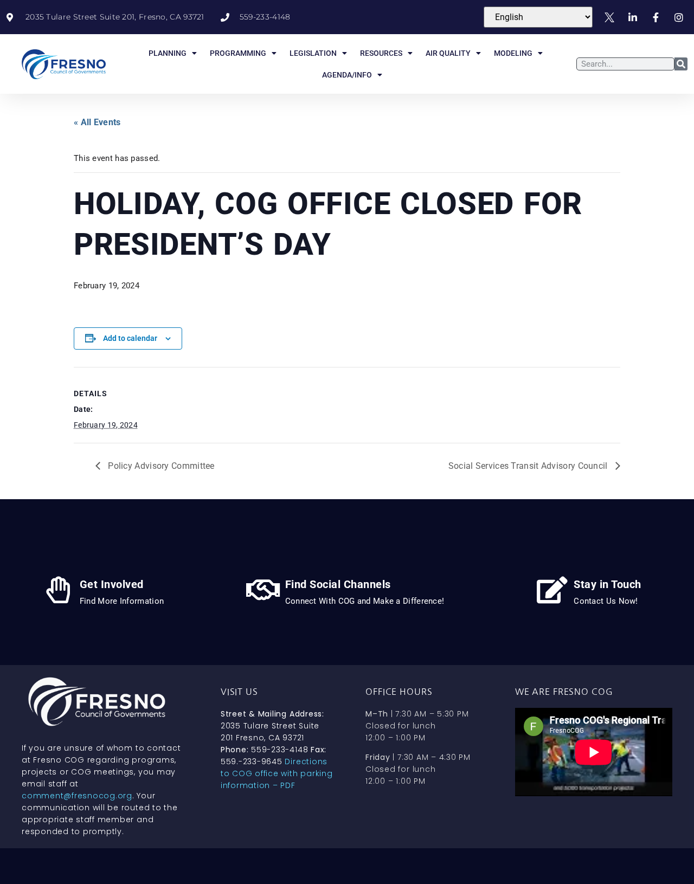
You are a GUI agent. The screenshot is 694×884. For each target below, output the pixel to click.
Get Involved (112, 584)
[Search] (680, 63)
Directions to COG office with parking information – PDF (277, 773)
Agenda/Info (347, 74)
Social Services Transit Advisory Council (529, 466)
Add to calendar (130, 338)
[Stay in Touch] (552, 589)
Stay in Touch (607, 584)
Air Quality (448, 53)
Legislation (313, 53)
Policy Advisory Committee (160, 466)
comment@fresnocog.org (77, 795)
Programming (238, 53)
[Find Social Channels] (263, 589)
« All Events (97, 122)
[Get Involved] (58, 589)
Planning (168, 53)
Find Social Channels (338, 584)
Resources (381, 53)
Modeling (513, 53)
